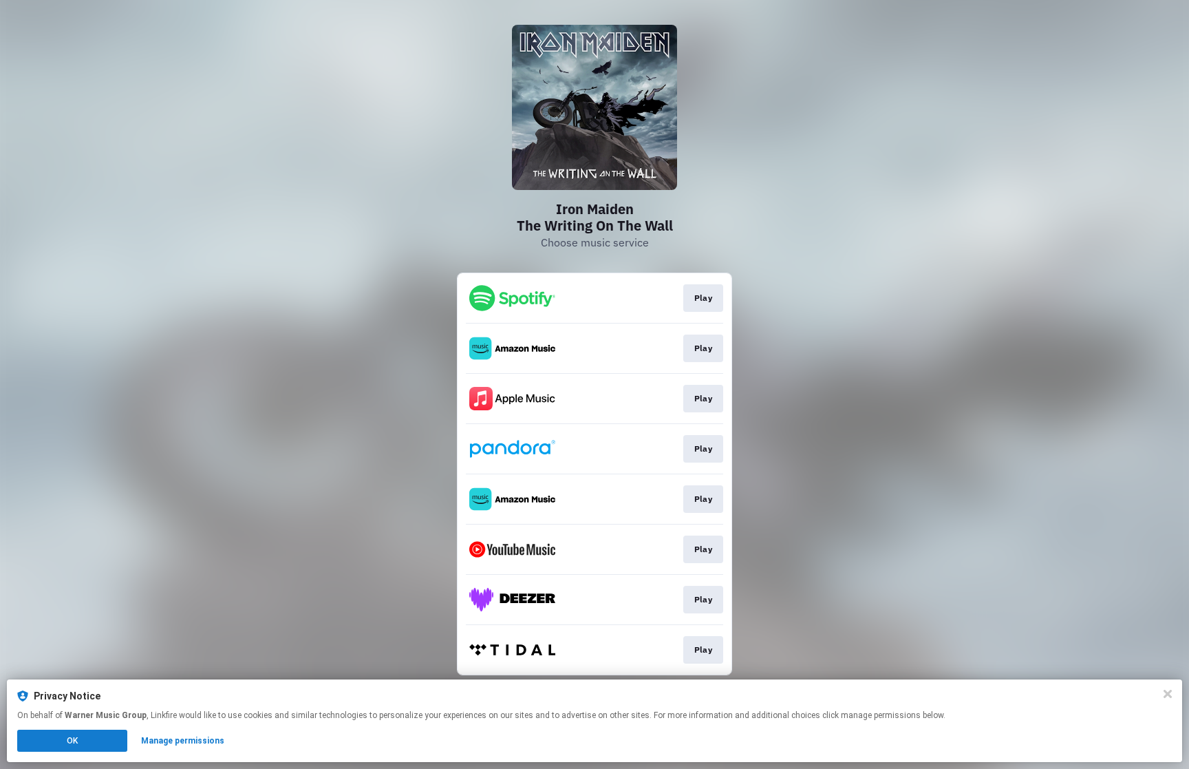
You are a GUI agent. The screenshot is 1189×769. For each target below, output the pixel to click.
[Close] (1168, 694)
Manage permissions (182, 741)
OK (72, 741)
